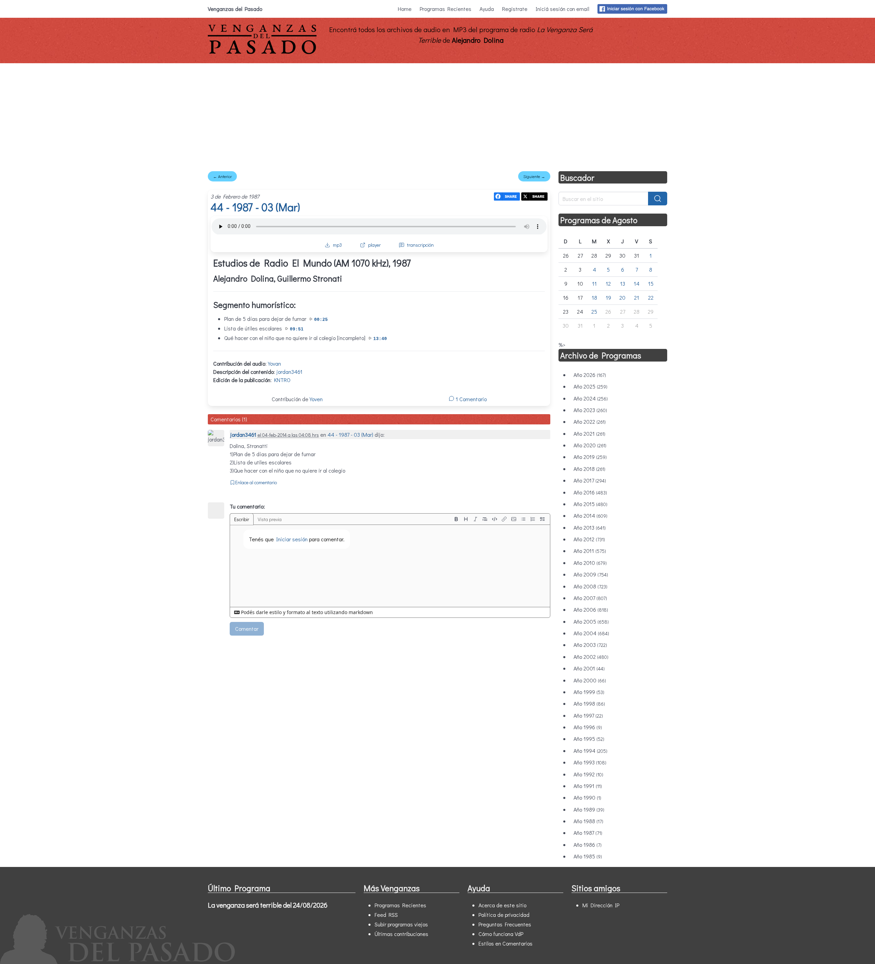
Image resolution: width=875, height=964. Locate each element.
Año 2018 (589, 468)
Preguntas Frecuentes (505, 924)
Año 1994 (590, 750)
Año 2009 (591, 574)
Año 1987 (588, 832)
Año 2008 (590, 586)
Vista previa (270, 519)
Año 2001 (589, 668)
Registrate (514, 8)
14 (637, 283)
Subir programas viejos (401, 924)
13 (622, 283)
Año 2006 (591, 609)
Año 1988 (588, 821)
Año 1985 (588, 856)
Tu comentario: (247, 506)
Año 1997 (588, 715)
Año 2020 (590, 445)
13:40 (380, 338)
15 (651, 283)
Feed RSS (386, 914)
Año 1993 (590, 762)
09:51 (297, 329)
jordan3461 (289, 371)
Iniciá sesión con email (562, 8)
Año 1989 (589, 809)
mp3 (337, 245)
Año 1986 (588, 844)
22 (651, 297)
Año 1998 (589, 703)
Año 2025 (590, 386)
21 (636, 297)
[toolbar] (499, 519)
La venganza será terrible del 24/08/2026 (267, 904)
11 (594, 283)
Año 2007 (590, 597)
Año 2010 (590, 562)
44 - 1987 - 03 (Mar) (255, 207)
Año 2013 (590, 527)
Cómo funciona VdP (501, 933)
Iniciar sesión (292, 539)
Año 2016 (590, 492)
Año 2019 (590, 456)
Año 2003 (590, 644)
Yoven (316, 399)
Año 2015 (590, 503)
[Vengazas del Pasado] (262, 52)
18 (594, 297)
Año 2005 (591, 621)
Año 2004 (591, 633)
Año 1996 (588, 727)
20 (622, 297)
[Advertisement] (437, 114)
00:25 (321, 319)
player (374, 245)
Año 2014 (590, 515)
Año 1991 (588, 785)
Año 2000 (590, 680)
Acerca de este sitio (502, 905)
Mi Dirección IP (600, 905)
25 (594, 311)
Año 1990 (587, 797)
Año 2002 (591, 656)
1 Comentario (470, 399)
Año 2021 (589, 433)
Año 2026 (590, 374)
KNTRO (282, 379)
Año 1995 (589, 738)
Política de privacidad (504, 914)
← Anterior (222, 176)
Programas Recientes (445, 8)
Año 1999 (589, 691)
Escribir (241, 519)
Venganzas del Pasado (235, 8)
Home (405, 8)
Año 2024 (591, 398)
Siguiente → (534, 176)
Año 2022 (590, 421)
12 (608, 283)
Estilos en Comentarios (506, 943)
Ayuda (487, 8)
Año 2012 (589, 539)
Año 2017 (590, 480)
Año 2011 (590, 550)
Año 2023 (590, 409)
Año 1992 (588, 774)
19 (608, 297)
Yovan (274, 363)
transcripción (420, 245)
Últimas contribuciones (401, 933)
